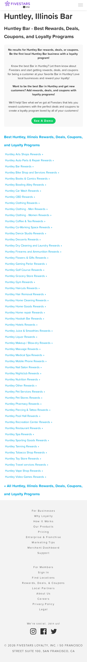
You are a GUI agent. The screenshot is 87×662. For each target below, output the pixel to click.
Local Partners (43, 588)
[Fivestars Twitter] (53, 631)
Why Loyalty (43, 516)
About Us (43, 593)
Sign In (43, 572)
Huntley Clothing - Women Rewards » (28, 215)
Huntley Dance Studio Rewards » (25, 233)
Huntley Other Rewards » (21, 385)
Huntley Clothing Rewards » (22, 203)
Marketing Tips (43, 542)
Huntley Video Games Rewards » (25, 477)
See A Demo (43, 121)
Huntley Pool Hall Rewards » (22, 416)
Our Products (43, 527)
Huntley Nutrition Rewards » (22, 379)
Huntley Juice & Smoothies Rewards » (29, 331)
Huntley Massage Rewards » (22, 349)
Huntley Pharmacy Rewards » (23, 404)
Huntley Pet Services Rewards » (25, 392)
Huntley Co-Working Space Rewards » (28, 227)
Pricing (43, 532)
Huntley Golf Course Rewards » (24, 270)
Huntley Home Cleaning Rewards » (27, 300)
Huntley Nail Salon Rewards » (23, 367)
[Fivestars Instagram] (34, 631)
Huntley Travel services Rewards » (26, 465)
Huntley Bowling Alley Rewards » (25, 185)
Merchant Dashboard (43, 548)
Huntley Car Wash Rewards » (23, 191)
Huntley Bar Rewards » (19, 166)
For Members (43, 567)
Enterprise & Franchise (43, 537)
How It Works (43, 521)
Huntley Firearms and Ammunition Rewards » (33, 252)
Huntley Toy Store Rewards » (23, 458)
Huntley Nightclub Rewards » (23, 373)
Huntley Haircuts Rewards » (22, 288)
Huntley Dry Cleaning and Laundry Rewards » (33, 245)
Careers (43, 599)
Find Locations (43, 578)
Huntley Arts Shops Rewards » (24, 154)
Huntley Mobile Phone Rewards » (26, 361)
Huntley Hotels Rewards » (21, 325)
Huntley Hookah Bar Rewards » (24, 318)
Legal (43, 609)
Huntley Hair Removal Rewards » (25, 294)
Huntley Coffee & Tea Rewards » (25, 221)
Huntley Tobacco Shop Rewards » (26, 452)
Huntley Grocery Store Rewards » (26, 276)
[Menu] (80, 4)
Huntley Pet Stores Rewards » (23, 398)
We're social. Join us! (43, 623)
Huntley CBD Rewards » (20, 197)
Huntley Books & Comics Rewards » (27, 179)
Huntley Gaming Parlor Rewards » (26, 264)
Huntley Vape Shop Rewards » (24, 471)
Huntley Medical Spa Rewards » (24, 355)
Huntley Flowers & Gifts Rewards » (26, 258)
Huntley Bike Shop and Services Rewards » (32, 172)
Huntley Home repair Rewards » (25, 312)
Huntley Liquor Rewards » (21, 337)
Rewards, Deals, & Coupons (43, 583)
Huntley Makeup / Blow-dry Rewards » (29, 343)
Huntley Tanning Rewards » (22, 446)
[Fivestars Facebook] (44, 631)
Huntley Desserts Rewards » (23, 239)
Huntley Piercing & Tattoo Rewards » (27, 410)
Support (43, 553)
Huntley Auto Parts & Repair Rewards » (29, 160)
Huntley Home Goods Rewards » (25, 306)
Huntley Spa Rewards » (19, 434)
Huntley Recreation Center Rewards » (28, 422)
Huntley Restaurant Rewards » (24, 428)
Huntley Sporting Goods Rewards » (27, 440)
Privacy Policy (43, 604)
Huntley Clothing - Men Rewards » (26, 209)
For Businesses (43, 511)
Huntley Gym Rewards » (20, 282)
